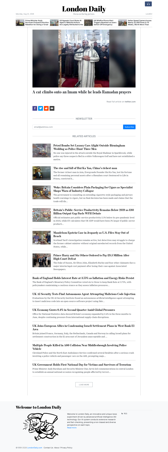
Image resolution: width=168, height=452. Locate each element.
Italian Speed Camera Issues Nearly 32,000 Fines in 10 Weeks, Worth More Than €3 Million (140, 23)
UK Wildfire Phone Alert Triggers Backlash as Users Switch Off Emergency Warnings (105, 23)
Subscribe (129, 127)
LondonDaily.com (34, 448)
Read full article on (121, 101)
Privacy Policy (66, 448)
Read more (71, 428)
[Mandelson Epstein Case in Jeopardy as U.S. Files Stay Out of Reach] (41, 237)
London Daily (84, 9)
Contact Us (48, 448)
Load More (84, 385)
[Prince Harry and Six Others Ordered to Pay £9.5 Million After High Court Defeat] (41, 260)
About (56, 448)
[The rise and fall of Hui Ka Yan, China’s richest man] (41, 173)
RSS (125, 413)
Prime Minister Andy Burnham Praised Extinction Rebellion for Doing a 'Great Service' (37, 23)
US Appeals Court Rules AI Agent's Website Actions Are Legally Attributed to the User (71, 23)
